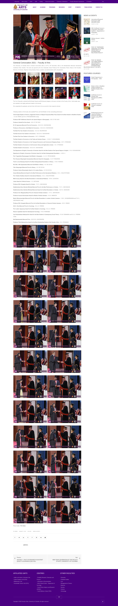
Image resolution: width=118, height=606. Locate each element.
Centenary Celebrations (62, 1)
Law (62, 581)
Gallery (41, 1)
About (34, 7)
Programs (52, 7)
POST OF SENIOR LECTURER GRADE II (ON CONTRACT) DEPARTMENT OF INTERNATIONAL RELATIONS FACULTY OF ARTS (93, 63)
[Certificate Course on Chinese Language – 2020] (87, 106)
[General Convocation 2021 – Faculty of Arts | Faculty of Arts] (20, 7)
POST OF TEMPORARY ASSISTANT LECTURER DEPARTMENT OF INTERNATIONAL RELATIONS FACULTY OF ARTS (94, 50)
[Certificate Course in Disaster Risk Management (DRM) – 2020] (87, 97)
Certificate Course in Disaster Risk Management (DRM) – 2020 (97, 97)
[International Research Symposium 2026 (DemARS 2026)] (87, 22)
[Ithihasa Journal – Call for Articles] (87, 41)
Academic (43, 7)
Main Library (24, 1)
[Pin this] (36, 537)
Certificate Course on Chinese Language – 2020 (96, 105)
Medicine (63, 585)
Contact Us (99, 7)
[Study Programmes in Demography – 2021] (87, 80)
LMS (36, 1)
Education (63, 577)
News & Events (36, 531)
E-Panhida (89, 1)
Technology (63, 591)
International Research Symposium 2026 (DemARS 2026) (97, 21)
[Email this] (45, 537)
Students (78, 7)
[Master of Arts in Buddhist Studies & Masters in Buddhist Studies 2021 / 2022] (87, 88)
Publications (88, 7)
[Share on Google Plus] (32, 537)
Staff (70, 7)
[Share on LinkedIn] (23, 537)
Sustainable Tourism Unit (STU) (21, 583)
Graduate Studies (65, 579)
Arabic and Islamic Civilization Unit (22, 577)
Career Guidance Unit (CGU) (20, 579)
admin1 (16, 531)
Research (62, 7)
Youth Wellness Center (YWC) (44, 591)
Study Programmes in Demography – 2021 (96, 78)
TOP (59, 597)
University (17, 1)
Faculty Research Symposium (77, 1)
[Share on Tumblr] (27, 537)
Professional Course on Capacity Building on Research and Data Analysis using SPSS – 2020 (97, 115)
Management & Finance (66, 583)
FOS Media (23, 525)
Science (63, 589)
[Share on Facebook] (14, 537)
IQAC (31, 1)
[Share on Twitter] (19, 537)
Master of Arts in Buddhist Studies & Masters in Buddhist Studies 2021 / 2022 (97, 88)
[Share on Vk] (40, 537)
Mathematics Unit (18, 581)
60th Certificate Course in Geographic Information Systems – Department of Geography (97, 30)
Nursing (62, 587)
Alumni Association (49, 1)
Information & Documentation (44, 581)
